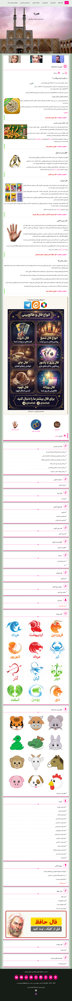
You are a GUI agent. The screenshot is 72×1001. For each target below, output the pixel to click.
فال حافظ (60, 2)
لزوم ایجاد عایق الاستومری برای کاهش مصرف (55, 871)
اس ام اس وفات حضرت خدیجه (58, 471)
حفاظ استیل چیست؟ (61, 879)
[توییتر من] (31, 977)
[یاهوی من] (55, 977)
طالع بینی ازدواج (56, 169)
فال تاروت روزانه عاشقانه (59, 850)
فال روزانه (45, 2)
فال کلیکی (63, 578)
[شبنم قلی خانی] (15, 59)
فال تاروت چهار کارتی (60, 826)
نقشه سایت (30, 987)
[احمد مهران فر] (58, 59)
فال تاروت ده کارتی (61, 842)
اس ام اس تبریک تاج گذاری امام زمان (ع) (56, 452)
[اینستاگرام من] (41, 977)
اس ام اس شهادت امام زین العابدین (57, 467)
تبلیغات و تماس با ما (12, 2)
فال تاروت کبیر (62, 810)
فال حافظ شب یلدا (61, 904)
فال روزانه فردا (62, 963)
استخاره (66, 112)
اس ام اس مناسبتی (25, 2)
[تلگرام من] (50, 977)
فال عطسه (63, 950)
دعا (65, 565)
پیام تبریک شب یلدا (61, 908)
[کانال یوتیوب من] (21, 977)
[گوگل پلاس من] (26, 977)
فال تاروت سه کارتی (61, 822)
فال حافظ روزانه (39, 139)
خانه (67, 2)
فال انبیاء (63, 498)
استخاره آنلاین (36, 2)
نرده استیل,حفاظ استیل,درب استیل (57, 875)
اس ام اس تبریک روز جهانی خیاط (58, 463)
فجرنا (36, 13)
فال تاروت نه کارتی (61, 838)
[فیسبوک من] (46, 977)
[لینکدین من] (16, 977)
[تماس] (36, 977)
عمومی (56, 436)
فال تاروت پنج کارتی (61, 830)
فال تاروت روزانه (61, 807)
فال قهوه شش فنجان (60, 520)
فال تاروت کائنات (61, 814)
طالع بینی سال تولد (61, 793)
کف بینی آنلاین (62, 249)
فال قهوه (63, 512)
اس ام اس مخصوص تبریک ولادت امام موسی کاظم (53, 459)
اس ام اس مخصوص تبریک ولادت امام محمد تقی (54, 455)
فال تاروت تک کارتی (61, 818)
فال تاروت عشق (62, 846)
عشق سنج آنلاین (62, 592)
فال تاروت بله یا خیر (61, 853)
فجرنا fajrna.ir (56, 67)
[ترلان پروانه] (36, 59)
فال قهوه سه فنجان (61, 516)
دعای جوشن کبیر (61, 561)
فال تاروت (52, 2)
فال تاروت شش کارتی (60, 834)
